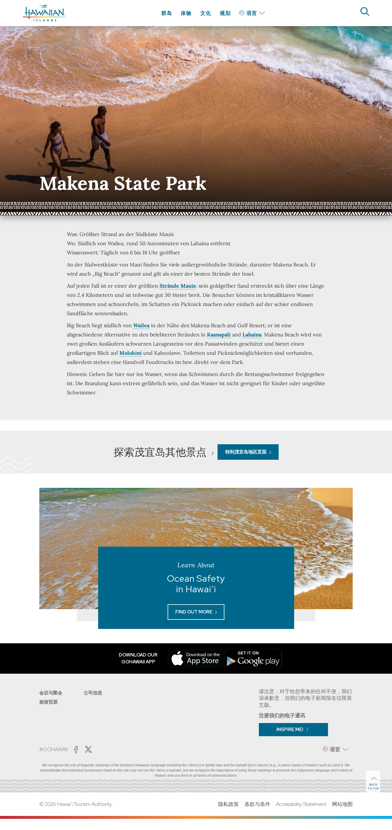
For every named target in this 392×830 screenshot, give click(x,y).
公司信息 (93, 693)
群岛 (166, 13)
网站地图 (342, 804)
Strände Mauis (178, 285)
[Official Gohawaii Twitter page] (88, 749)
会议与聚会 (50, 693)
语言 (252, 13)
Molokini (130, 353)
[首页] (44, 13)
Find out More (193, 612)
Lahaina (251, 334)
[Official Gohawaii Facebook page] (76, 749)
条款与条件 (257, 804)
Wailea (141, 325)
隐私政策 (228, 804)
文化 (205, 13)
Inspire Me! (289, 729)
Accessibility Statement (301, 804)
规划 (225, 13)
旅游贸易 (48, 702)
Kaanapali (219, 334)
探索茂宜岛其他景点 (161, 452)
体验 (186, 13)
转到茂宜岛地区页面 (246, 452)
